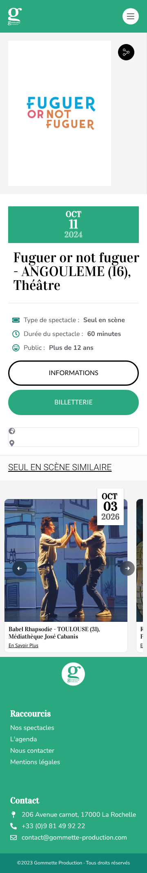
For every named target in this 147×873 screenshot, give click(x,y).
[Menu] (130, 16)
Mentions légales (35, 762)
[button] (126, 52)
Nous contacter (32, 750)
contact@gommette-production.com (74, 837)
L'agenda (23, 739)
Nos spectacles (32, 727)
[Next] (127, 568)
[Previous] (19, 568)
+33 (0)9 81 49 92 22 (53, 826)
